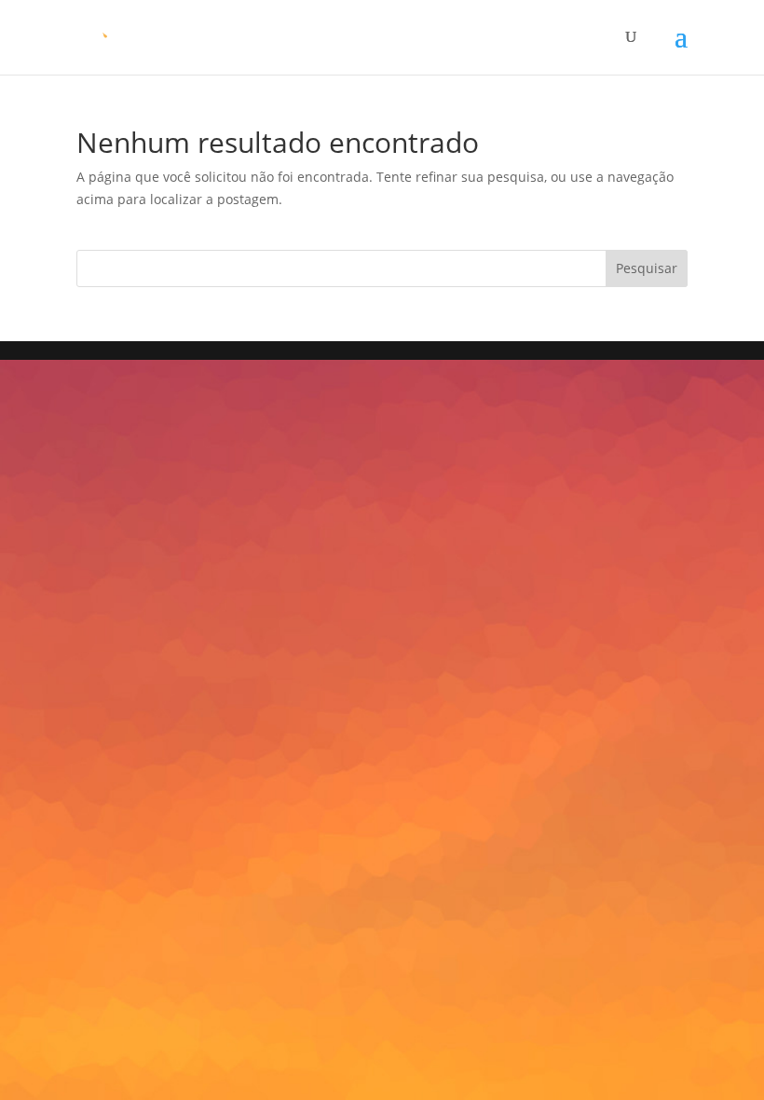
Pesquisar (646, 268)
